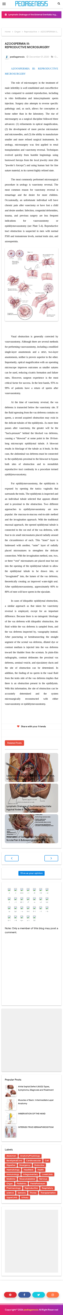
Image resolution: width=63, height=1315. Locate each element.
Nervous (43, 1179)
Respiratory (47, 1188)
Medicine (10, 1179)
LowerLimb (47, 1174)
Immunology (12, 1174)
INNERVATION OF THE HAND (31, 1113)
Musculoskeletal (27, 1179)
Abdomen (11, 1155)
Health (40, 1169)
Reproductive (31, 1188)
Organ (57, 56)
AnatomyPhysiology (30, 1155)
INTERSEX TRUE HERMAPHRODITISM (36, 1127)
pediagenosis (31, 1309)
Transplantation (48, 1192)
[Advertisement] (31, 1040)
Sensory (22, 1192)
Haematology (13, 1169)
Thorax (33, 1192)
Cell (47, 1160)
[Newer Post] (12, 858)
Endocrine (39, 1165)
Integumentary (30, 1174)
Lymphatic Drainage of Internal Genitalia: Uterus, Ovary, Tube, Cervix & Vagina (30, 777)
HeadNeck (28, 1169)
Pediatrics (21, 1183)
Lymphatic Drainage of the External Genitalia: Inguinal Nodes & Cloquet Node (28, 808)
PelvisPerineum (37, 1183)
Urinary (24, 1197)
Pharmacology (13, 1188)
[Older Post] (51, 858)
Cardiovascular (33, 1160)
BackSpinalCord (14, 1160)
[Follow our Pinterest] (10, 1295)
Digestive (10, 1165)
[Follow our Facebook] (24, 1295)
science (10, 1192)
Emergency (24, 1165)
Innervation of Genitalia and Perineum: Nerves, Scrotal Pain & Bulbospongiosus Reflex (29, 838)
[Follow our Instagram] (53, 1295)
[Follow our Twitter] (38, 1295)
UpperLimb (11, 1197)
